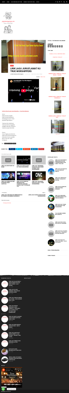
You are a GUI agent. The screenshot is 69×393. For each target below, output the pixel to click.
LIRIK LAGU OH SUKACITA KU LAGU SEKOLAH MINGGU (61, 170)
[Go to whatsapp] (3, 389)
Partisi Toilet (57, 57)
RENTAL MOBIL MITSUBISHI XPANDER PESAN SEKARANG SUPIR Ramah (15, 358)
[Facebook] (61, 2)
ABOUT (3, 2)
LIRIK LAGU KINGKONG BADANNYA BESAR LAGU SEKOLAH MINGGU (60, 196)
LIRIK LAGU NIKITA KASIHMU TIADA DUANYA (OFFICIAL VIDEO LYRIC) (15, 318)
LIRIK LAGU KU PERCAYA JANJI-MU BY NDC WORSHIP (60, 188)
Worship (14, 143)
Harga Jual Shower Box (57, 53)
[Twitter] (59, 2)
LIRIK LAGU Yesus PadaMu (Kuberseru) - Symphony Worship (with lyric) (61, 232)
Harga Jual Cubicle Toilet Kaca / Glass (57, 74)
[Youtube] (57, 2)
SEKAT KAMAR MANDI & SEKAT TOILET (10, 5)
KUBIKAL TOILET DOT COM (29, 2)
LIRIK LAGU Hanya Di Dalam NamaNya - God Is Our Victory (61, 241)
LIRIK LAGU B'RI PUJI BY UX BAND (7, 166)
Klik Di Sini (43, 76)
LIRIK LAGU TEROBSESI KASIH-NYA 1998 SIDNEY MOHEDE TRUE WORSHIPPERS (38, 167)
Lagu (12, 65)
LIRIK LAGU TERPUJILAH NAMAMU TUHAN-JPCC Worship (60, 179)
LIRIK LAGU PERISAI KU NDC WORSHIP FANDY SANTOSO (8, 182)
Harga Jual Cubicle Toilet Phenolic (57, 97)
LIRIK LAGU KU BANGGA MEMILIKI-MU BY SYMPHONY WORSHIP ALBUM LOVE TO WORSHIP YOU (23, 184)
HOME (8, 2)
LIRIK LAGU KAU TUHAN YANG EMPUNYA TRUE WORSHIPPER (60, 205)
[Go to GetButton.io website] (3, 391)
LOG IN (37, 2)
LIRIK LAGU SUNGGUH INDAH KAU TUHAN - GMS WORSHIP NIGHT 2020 (15, 299)
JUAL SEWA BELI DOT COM (16, 2)
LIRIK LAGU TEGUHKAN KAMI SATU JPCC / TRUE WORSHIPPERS (38, 182)
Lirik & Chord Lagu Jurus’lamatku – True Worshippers (15, 111)
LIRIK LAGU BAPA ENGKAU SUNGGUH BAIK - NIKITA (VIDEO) (15, 326)
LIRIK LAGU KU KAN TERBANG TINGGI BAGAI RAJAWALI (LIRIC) (14, 291)
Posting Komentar (7, 203)
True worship (10, 143)
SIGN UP (21, 5)
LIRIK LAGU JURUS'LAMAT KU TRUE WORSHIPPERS (23, 166)
